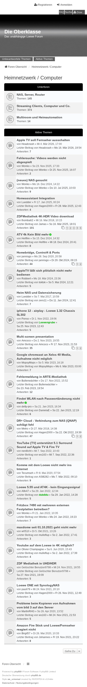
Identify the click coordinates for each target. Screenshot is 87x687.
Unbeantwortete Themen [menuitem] (16, 59)
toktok (42, 282)
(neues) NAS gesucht (32, 180)
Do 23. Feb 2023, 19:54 (30, 388)
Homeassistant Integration (36, 198)
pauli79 (26, 589)
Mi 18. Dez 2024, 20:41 (63, 242)
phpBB (17, 671)
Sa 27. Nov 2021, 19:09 (30, 574)
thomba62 (27, 220)
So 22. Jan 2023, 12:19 (65, 410)
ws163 (42, 454)
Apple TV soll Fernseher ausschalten (43, 140)
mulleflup (44, 535)
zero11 (43, 300)
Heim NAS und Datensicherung (39, 292)
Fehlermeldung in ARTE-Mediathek (42, 376)
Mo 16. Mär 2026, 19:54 (68, 147)
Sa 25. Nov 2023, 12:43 (30, 326)
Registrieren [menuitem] (45, 4)
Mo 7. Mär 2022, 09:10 (64, 476)
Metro (25, 428)
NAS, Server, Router (31, 94)
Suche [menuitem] (68, 12)
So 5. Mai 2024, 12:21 (60, 282)
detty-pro (27, 406)
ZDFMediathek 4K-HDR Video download (45, 216)
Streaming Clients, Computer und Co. (43, 106)
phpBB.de (36, 675)
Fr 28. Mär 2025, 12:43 (68, 206)
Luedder (26, 202)
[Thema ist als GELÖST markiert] (50, 234)
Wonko (26, 166)
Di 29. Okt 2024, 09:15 (64, 260)
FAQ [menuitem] (61, 12)
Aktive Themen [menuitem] (44, 59)
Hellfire (26, 238)
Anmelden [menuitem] (66, 4)
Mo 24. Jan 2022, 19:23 (63, 516)
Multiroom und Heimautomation (39, 117)
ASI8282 (44, 476)
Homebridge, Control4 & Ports (38, 252)
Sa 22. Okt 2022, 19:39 (68, 432)
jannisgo (26, 256)
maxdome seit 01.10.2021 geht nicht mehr (46, 527)
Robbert (26, 278)
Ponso (25, 318)
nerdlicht (26, 450)
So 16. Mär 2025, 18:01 (62, 224)
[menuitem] (79, 12)
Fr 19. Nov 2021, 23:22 (66, 637)
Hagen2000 (46, 206)
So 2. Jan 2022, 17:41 (64, 535)
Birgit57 (26, 633)
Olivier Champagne (33, 549)
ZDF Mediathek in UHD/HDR (36, 563)
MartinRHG (28, 611)
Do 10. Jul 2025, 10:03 (63, 187)
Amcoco (26, 340)
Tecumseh (27, 473)
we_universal (14, 679)
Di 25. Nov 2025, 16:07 (63, 169)
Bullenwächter (30, 380)
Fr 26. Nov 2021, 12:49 (68, 593)
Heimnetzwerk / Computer (33, 78)
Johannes (44, 637)
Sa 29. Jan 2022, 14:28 (64, 494)
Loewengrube (47, 322)
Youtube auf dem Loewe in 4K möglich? (45, 545)
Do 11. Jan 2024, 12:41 (62, 300)
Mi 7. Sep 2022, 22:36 (61, 454)
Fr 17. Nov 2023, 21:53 (64, 344)
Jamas (42, 224)
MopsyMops (28, 362)
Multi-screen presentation (35, 336)
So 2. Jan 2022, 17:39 (64, 553)
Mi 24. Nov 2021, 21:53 (62, 615)
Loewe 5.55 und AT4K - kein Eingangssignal (48, 487)
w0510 (25, 531)
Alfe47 (25, 491)
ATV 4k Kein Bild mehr (33, 234)
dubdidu (43, 494)
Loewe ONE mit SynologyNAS (38, 585)
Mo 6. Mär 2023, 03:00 (68, 366)
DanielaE (44, 410)
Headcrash (28, 144)
